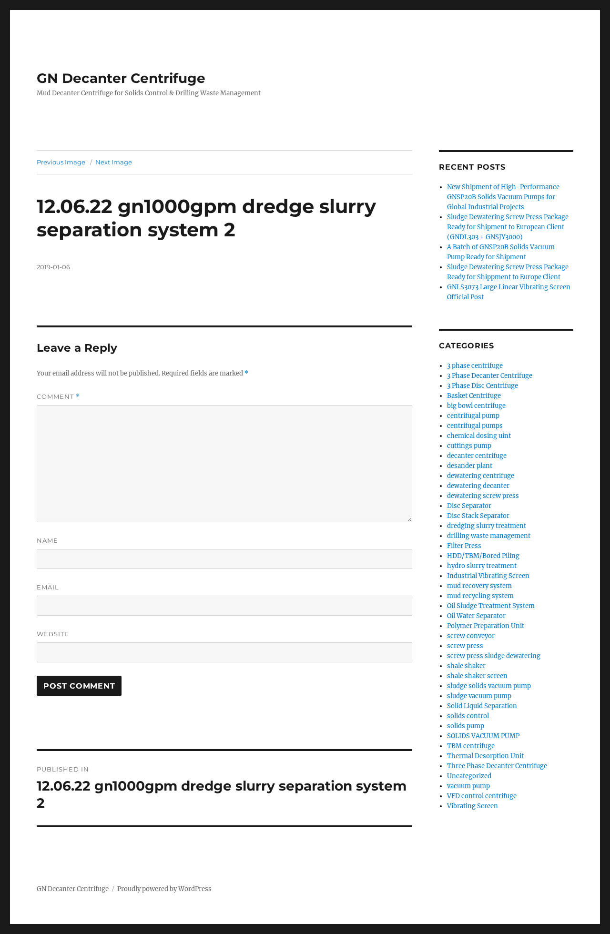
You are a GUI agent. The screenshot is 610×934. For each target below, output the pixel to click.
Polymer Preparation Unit (485, 626)
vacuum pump (468, 786)
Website (53, 634)
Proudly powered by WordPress (164, 889)
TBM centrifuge (471, 746)
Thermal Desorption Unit (485, 756)
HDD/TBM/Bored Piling (483, 556)
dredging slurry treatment (486, 526)
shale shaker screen (477, 676)
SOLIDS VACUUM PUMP (483, 736)
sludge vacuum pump (479, 696)
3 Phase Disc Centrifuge (482, 386)
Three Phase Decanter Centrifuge (497, 766)
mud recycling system (480, 596)
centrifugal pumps (475, 426)
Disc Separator (469, 506)
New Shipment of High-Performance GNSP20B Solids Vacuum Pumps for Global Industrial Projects (503, 197)
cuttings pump (469, 446)
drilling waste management (488, 536)
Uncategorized (469, 776)
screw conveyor (471, 636)
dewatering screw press (483, 496)
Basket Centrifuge (474, 396)
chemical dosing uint (479, 436)
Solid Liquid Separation (482, 706)
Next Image (113, 162)
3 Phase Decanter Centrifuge (489, 376)
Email (48, 587)
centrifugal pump (473, 416)
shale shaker (466, 666)
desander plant (469, 466)
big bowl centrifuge (476, 406)
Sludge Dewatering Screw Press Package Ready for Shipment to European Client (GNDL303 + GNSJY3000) (508, 227)
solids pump (465, 726)
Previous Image (61, 162)
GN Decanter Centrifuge (121, 78)
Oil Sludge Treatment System (491, 606)
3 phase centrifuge (475, 366)
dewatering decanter (478, 486)
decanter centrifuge (477, 456)
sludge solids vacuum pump (489, 686)
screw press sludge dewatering (493, 656)
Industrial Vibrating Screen (488, 576)
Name (47, 540)
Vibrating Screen (472, 806)
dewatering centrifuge (480, 476)
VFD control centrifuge (482, 796)
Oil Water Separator (476, 616)
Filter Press (464, 546)
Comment (58, 397)
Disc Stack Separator (478, 516)
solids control (468, 716)
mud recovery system (479, 586)
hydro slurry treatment (482, 566)
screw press (465, 646)
